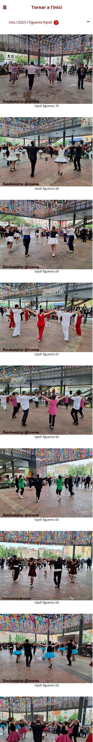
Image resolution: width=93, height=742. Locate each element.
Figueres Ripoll (40, 22)
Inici (12, 22)
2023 (22, 22)
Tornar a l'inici (46, 7)
